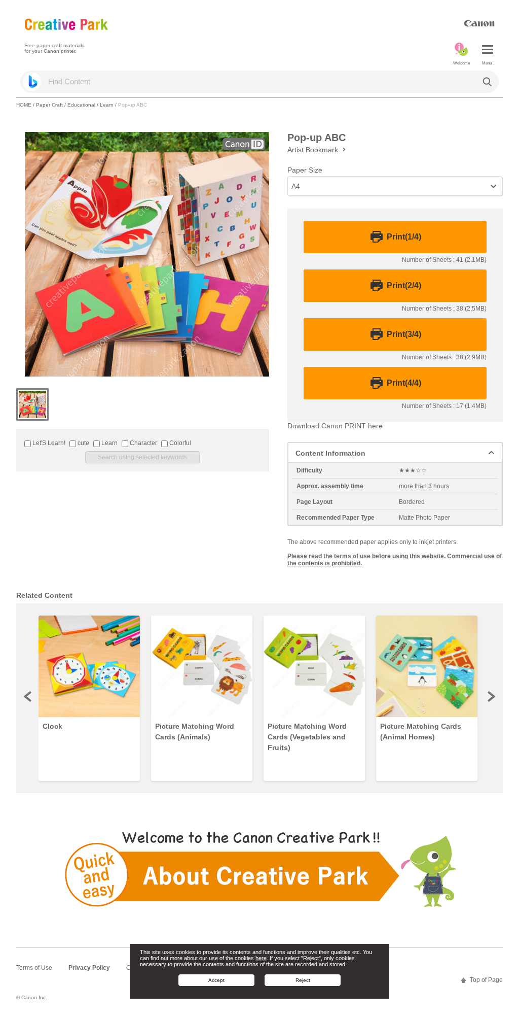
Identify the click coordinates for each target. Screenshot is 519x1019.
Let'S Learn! (48, 443)
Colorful (179, 443)
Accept (216, 980)
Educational (81, 105)
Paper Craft (49, 105)
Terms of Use (34, 967)
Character (142, 443)
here (261, 958)
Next (490, 696)
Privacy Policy (89, 967)
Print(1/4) (404, 237)
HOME (23, 105)
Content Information (330, 453)
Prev (28, 696)
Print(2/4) (404, 286)
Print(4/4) (404, 383)
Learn (107, 105)
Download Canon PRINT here (335, 426)
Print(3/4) (404, 334)
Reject (302, 980)
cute (82, 443)
